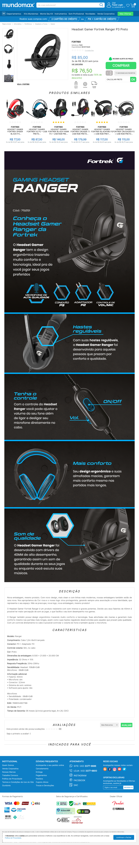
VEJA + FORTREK (23, 84)
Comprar (121, 65)
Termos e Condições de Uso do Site (18, 782)
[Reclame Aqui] (66, 812)
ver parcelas (77, 64)
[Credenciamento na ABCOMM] (90, 804)
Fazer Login (117, 5)
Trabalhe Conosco (10, 775)
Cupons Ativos (42, 782)
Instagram (80, 775)
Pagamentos (41, 775)
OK (133, 79)
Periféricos (28, 24)
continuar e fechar (123, 837)
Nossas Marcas (9, 772)
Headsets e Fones (41, 24)
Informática (17, 24)
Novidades (90, 14)
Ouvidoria (6, 785)
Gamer (53, 24)
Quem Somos (8, 765)
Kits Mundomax (31, 14)
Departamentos (14, 14)
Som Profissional (76, 14)
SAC (76, 785)
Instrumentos (61, 14)
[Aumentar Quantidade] (110, 72)
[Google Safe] (76, 804)
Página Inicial (6, 24)
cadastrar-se (118, 7)
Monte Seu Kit (46, 14)
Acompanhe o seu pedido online (50, 765)
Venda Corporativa (105, 14)
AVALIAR (127, 725)
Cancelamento (42, 769)
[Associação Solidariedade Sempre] (78, 820)
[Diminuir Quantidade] (110, 74)
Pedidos (39, 779)
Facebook (79, 780)
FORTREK (76, 42)
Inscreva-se (128, 787)
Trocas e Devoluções (45, 785)
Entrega (39, 772)
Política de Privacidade (12, 779)
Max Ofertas (125, 14)
